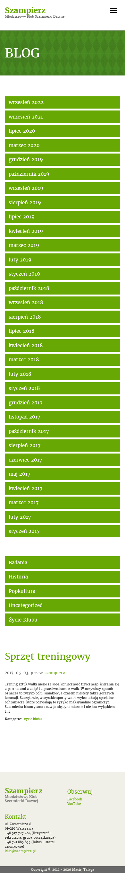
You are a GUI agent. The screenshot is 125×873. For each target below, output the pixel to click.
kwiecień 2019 (26, 231)
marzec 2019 (24, 245)
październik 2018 (29, 288)
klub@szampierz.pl (20, 851)
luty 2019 (20, 260)
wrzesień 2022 (26, 102)
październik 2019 (29, 174)
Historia (18, 577)
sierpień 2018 (25, 317)
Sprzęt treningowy (47, 656)
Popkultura (22, 591)
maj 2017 (19, 474)
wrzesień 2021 (26, 117)
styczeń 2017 (24, 531)
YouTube (74, 804)
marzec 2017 (24, 502)
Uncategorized (26, 605)
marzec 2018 (24, 360)
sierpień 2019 (25, 202)
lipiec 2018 (22, 331)
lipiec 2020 (22, 131)
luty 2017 (20, 517)
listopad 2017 (24, 417)
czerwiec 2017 (25, 460)
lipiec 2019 (22, 217)
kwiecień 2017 (26, 488)
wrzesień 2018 (26, 302)
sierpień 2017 (25, 445)
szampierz (55, 672)
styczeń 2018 (24, 388)
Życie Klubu (23, 620)
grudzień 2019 (26, 159)
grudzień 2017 (26, 403)
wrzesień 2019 (26, 188)
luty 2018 (20, 374)
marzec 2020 (24, 145)
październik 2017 (29, 431)
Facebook (74, 799)
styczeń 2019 (24, 274)
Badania (18, 563)
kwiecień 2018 (26, 345)
